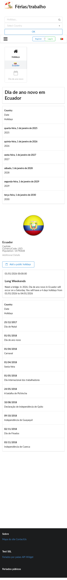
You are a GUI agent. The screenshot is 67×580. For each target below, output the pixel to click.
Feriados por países (11, 557)
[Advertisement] (33, 486)
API (23, 557)
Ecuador (16, 66)
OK (33, 32)
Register (38, 39)
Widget (29, 557)
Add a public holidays (20, 264)
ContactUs (21, 539)
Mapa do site (8, 539)
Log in (50, 39)
